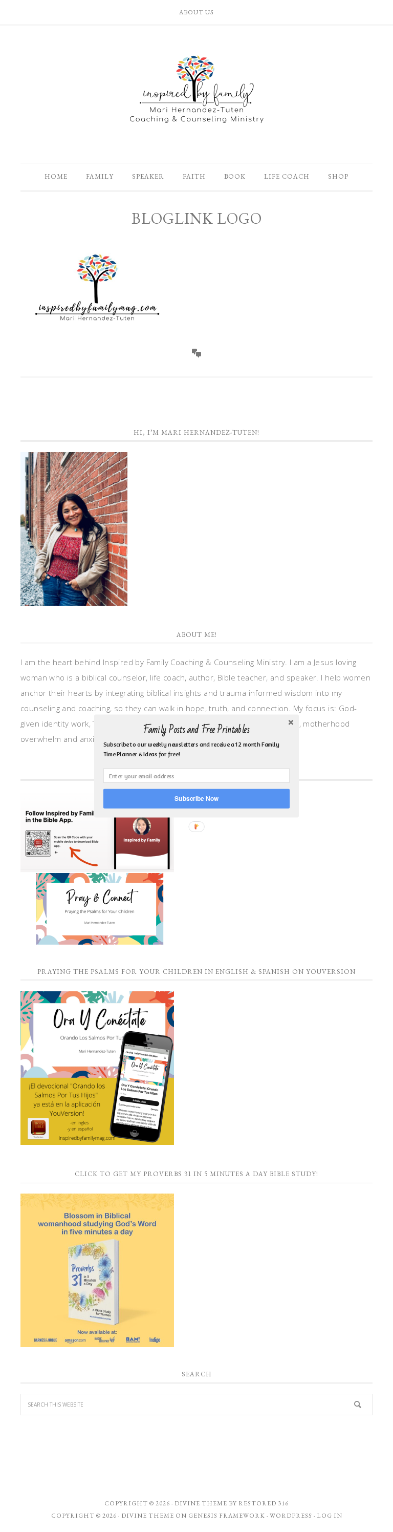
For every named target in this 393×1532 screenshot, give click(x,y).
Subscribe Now (196, 798)
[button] (196, 730)
